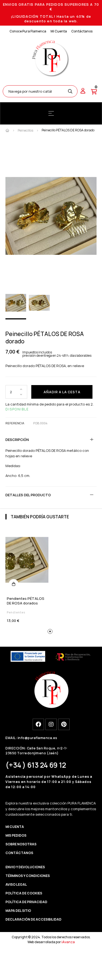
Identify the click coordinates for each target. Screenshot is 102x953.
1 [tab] (51, 632)
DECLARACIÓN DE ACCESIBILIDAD (33, 919)
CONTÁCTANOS (19, 853)
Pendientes (16, 612)
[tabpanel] (27, 577)
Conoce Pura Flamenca (28, 31)
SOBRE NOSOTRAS (20, 844)
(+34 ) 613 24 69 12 (35, 765)
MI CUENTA (14, 826)
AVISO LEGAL (16, 884)
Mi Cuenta (59, 31)
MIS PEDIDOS (15, 835)
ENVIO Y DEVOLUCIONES (25, 867)
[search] (70, 91)
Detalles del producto (28, 494)
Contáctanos (81, 31)
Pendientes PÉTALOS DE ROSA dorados (25, 601)
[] (13, 584)
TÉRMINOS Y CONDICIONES (27, 875)
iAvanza (68, 942)
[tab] (51, 439)
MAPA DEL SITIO (18, 910)
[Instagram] (51, 724)
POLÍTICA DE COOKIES (23, 893)
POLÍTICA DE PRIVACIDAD (26, 902)
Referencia (14, 423)
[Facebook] (38, 724)
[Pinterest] (64, 724)
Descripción (17, 439)
